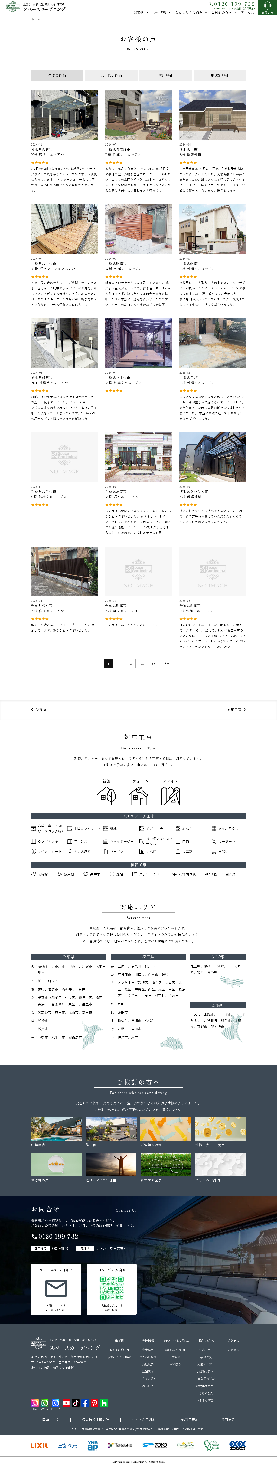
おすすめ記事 (204, 1400)
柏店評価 (165, 75)
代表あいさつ (147, 1357)
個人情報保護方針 (95, 1420)
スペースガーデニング (44, 8)
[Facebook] (85, 1403)
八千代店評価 (111, 75)
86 (153, 663)
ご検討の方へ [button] (221, 12)
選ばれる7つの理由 (176, 1349)
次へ (167, 663)
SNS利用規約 (188, 1420)
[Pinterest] (94, 1403)
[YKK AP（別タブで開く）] (92, 1445)
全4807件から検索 (119, 1357)
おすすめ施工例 (119, 1349)
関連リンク (50, 1420)
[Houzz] (104, 1403)
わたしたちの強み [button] (188, 12)
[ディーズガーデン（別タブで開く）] (185, 1445)
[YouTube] (66, 1403)
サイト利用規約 (144, 1420)
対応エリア (204, 1364)
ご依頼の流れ (204, 1371)
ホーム (35, 19)
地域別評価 (220, 75)
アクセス (247, 12)
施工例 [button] (138, 12)
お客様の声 (176, 1364)
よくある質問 (204, 1393)
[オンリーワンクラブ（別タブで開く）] (211, 1445)
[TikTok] (76, 1403)
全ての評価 (57, 75)
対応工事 (204, 1349)
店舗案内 (147, 1371)
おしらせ (147, 1386)
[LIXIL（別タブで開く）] (39, 1445)
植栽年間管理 (204, 1386)
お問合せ (268, 12)
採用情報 (228, 1420)
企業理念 (147, 1349)
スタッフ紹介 (147, 1378)
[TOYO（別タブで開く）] (154, 1445)
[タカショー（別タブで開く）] (120, 1445)
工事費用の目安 (204, 1378)
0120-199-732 (232, 3)
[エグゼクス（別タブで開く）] (237, 1445)
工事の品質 (204, 1357)
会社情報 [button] (159, 12)
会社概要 (147, 1364)
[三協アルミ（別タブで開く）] (67, 1445)
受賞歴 (176, 1357)
